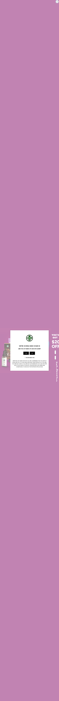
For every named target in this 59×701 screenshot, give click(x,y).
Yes (26, 353)
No (32, 353)
